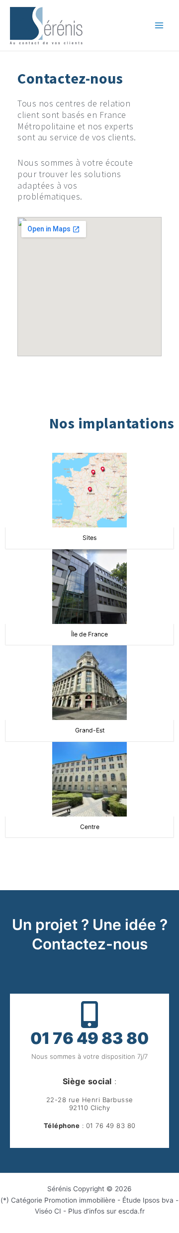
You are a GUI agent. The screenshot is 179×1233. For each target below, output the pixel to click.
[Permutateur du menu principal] (159, 25)
